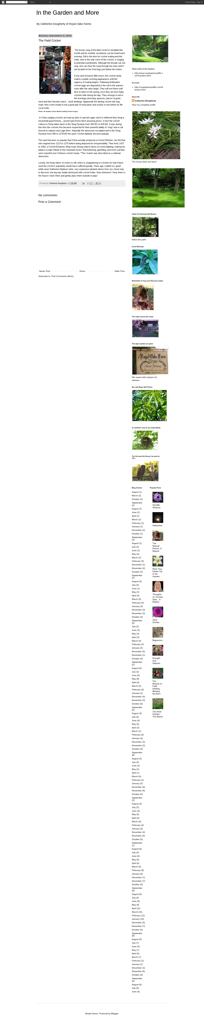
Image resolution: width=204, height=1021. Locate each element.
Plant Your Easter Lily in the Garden (157, 573)
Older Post (120, 271)
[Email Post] (83, 183)
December (137, 530)
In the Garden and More (67, 12)
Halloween (157, 525)
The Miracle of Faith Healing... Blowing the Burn (157, 687)
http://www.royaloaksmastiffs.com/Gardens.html (149, 74)
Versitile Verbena (156, 506)
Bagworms (157, 640)
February (136, 523)
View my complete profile (143, 105)
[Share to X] (94, 183)
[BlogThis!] (91, 183)
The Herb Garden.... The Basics (157, 714)
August (135, 492)
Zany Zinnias (155, 621)
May (134, 554)
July (134, 547)
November (137, 568)
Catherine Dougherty (145, 101)
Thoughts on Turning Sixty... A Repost (157, 598)
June (134, 512)
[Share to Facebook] (96, 183)
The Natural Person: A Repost (156, 547)
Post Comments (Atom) (62, 276)
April (134, 516)
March (135, 495)
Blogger (114, 1013)
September (137, 503)
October (135, 499)
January (135, 526)
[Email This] (88, 183)
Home (82, 271)
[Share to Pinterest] (99, 183)
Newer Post (44, 271)
